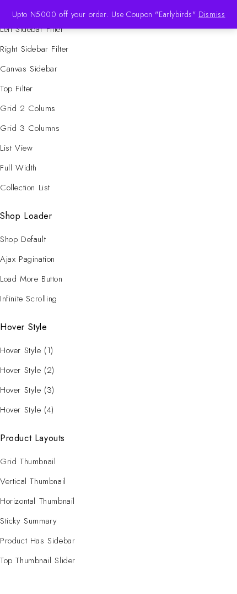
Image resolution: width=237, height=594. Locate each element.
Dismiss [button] (211, 14)
